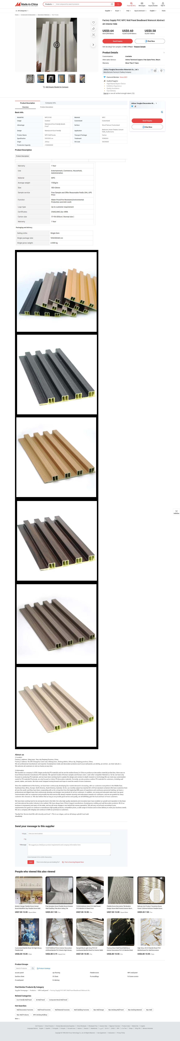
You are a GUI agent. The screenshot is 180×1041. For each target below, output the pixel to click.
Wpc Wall (149, 1010)
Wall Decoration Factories (25, 1010)
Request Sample (140, 47)
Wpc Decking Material (135, 1010)
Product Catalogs (44, 968)
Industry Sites (103, 1026)
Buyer (117, 11)
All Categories (22, 11)
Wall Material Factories (62, 1010)
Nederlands (94, 1028)
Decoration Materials (43, 15)
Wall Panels (55, 15)
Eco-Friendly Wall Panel (24, 1000)
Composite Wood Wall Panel (58, 1000)
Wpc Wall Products (23, 1015)
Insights (142, 1026)
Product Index (126, 1026)
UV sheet (55, 976)
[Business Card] (162, 112)
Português (55, 1028)
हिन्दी (118, 1028)
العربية (101, 1028)
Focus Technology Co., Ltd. (76, 1033)
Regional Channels (114, 1026)
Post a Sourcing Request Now (73, 862)
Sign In (106, 93)
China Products (49, 1026)
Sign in (163, 5)
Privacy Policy (121, 1033)
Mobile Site (135, 1026)
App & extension (139, 11)
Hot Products (39, 1026)
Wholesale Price (92, 1026)
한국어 (107, 1028)
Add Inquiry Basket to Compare (57, 87)
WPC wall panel (132, 973)
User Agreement (101, 1033)
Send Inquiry (117, 41)
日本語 (113, 1028)
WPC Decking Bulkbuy (40, 1015)
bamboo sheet (19, 976)
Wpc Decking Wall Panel (116, 1010)
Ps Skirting (55, 980)
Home (16, 15)
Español (48, 1028)
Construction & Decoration (28, 15)
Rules (163, 11)
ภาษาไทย (124, 1028)
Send (30, 862)
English (41, 1028)
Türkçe (130, 1028)
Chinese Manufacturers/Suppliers (65, 1026)
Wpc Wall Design (98, 1010)
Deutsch (86, 1028)
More (17, 1019)
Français (62, 1028)
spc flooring (56, 973)
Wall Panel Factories (44, 1010)
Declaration (111, 1033)
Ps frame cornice (133, 976)
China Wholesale (81, 1026)
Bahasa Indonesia (148, 1028)
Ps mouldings (94, 976)
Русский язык (71, 1028)
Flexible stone (94, 973)
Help (127, 11)
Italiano (80, 1028)
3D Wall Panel (40, 1000)
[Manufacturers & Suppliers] (26, 4)
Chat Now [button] (151, 41)
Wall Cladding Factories (81, 1010)
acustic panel (19, 973)
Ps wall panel (19, 980)
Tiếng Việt (138, 1028)
